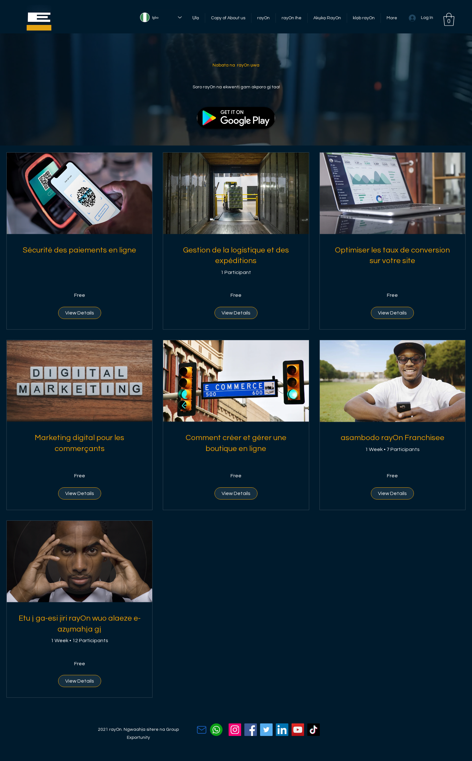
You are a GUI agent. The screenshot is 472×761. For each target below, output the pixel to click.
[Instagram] (235, 729)
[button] (448, 19)
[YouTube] (298, 729)
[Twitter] (266, 729)
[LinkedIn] (282, 729)
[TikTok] (313, 729)
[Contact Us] (201, 730)
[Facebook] (250, 729)
